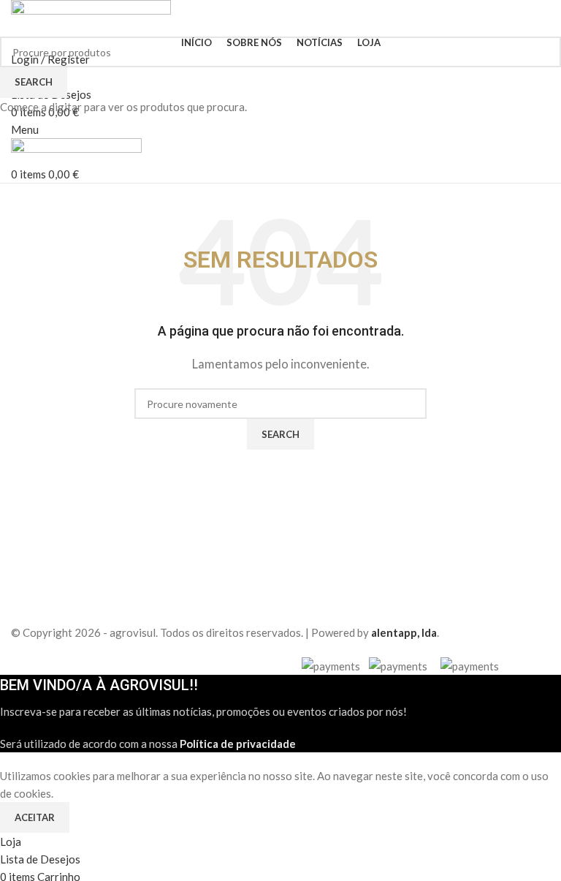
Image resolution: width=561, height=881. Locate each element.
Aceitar (35, 817)
